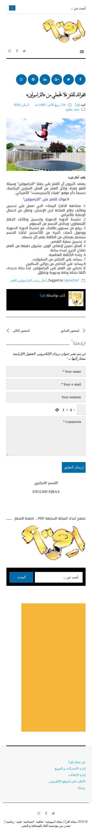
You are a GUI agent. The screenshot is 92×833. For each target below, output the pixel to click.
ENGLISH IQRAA (46, 491)
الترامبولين (25, 280)
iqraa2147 (71, 280)
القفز (13, 280)
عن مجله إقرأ (77, 762)
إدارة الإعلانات (77, 775)
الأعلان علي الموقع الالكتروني (67, 781)
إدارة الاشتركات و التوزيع (70, 768)
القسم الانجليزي (46, 483)
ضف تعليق (72, 109)
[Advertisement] (53, 667)
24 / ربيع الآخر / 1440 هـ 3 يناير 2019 (39, 105)
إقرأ (77, 105)
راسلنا (82, 788)
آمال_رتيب (39, 280)
